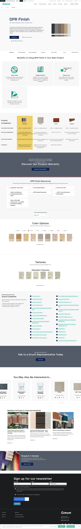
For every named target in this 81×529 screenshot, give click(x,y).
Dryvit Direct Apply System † (39, 334)
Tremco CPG (3, 0)
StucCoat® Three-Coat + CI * (65, 316)
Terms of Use (30, 494)
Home (2, 7)
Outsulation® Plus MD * (38, 318)
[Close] (79, 526)
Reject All (61, 526)
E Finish (59, 392)
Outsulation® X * (36, 328)
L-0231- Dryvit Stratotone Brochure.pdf (63, 193)
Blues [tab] (58, 230)
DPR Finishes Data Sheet (40, 192)
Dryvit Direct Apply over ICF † (39, 337)
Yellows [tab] (44, 230)
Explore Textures (39, 285)
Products (7, 7)
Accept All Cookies (70, 526)
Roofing (17, 0)
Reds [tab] (38, 230)
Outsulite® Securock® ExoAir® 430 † (67, 340)
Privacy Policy (37, 494)
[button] (80, 0)
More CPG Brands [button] (31, 0)
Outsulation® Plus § (37, 305)
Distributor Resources (19, 514)
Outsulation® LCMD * (37, 312)
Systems (64, 52)
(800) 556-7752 (65, 520)
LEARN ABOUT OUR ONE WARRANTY (40, 169)
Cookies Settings (53, 526)
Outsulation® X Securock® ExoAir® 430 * (42, 331)
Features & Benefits (21, 52)
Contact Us (14, 37)
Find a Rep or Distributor (19, 516)
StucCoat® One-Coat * (64, 299)
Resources (43, 52)
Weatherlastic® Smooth (22, 392)
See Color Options (28, 37)
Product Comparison (32, 52)
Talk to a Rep (40, 359)
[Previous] (8, 237)
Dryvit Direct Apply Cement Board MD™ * (68, 296)
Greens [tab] (51, 230)
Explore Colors (40, 244)
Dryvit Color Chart (61, 187)
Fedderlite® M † (62, 331)
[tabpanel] (40, 237)
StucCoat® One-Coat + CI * (65, 302)
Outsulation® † (36, 296)
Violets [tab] (65, 230)
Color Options (54, 52)
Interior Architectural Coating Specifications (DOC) (16, 194)
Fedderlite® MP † (62, 334)
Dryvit (21, 0)
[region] (40, 526)
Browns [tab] (31, 230)
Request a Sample (27, 464)
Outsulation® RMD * (37, 325)
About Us (3, 516)
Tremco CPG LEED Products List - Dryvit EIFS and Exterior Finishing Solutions (17, 203)
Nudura (25, 0)
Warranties (17, 512)
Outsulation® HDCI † (37, 299)
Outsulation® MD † (37, 302)
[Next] (72, 237)
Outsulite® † (61, 337)
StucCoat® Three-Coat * (64, 313)
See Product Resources (17, 40)
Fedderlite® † (61, 328)
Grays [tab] (24, 230)
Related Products (75, 52)
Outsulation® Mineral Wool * (39, 315)
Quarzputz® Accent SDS (16, 187)
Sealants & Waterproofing (10, 0)
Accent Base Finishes (39, 187)
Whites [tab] (18, 230)
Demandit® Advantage (40, 392)
